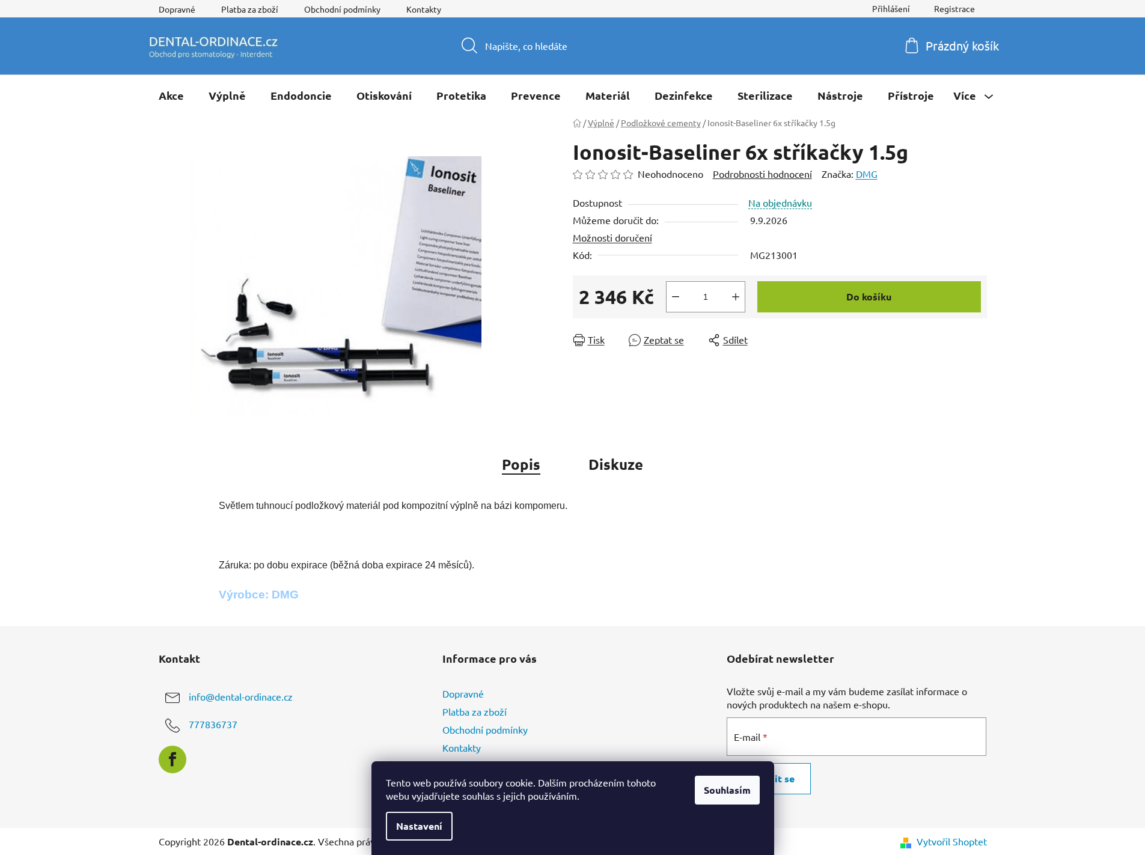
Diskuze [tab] (615, 464)
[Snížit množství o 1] (676, 297)
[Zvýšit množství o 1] (736, 297)
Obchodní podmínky (342, 9)
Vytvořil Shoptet (952, 841)
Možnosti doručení (612, 237)
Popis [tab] (521, 464)
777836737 (213, 724)
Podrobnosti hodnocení (762, 174)
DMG (867, 174)
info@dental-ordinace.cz (241, 696)
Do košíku (868, 296)
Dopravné (177, 9)
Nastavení (419, 826)
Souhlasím (727, 789)
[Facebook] (172, 759)
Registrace (954, 8)
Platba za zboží (249, 9)
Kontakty (423, 9)
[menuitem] (171, 95)
